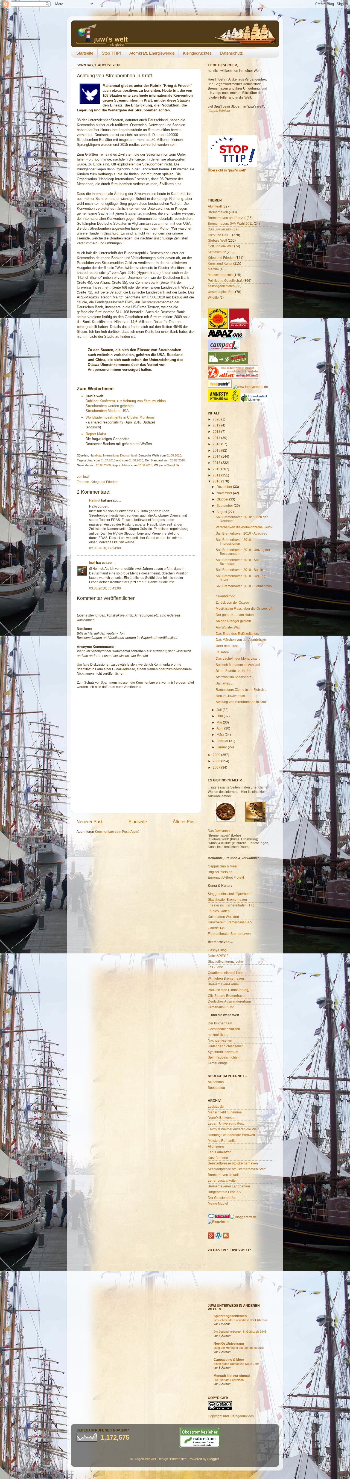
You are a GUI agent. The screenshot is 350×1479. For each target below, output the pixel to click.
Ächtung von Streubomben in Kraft (241, 702)
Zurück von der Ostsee (232, 602)
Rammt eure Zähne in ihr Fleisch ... (241, 689)
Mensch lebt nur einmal (225, 1112)
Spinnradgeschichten (224, 1057)
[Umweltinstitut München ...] (254, 400)
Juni (220, 716)
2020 (217, 419)
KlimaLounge (218, 1063)
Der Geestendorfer (221, 1197)
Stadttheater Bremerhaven (227, 899)
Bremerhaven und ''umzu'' (227, 218)
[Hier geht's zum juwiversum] (225, 820)
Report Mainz (96, 434)
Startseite (84, 53)
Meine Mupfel (218, 1203)
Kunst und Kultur (220, 263)
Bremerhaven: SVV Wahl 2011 (230, 223)
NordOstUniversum (222, 1117)
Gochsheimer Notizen (224, 1029)
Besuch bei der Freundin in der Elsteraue (241, 1320)
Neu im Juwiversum (230, 696)
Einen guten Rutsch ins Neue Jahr (236, 1363)
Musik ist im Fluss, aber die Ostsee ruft (244, 608)
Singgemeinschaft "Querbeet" (230, 894)
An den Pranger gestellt (233, 621)
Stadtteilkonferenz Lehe (225, 961)
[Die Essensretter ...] (220, 387)
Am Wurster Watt (228, 627)
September (225, 505)
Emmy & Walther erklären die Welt (233, 1129)
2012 (217, 469)
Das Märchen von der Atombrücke (241, 639)
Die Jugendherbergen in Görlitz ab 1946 (240, 1331)
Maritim (213, 269)
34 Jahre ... (224, 652)
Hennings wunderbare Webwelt (231, 1135)
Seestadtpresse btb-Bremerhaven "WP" (237, 1169)
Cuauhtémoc (225, 596)
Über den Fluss (227, 646)
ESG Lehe (215, 967)
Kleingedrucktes (197, 53)
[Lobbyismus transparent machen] (250, 387)
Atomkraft (215, 206)
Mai (220, 722)
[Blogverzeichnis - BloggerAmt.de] (244, 1217)
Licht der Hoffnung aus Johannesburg (239, 1347)
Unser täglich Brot (221, 292)
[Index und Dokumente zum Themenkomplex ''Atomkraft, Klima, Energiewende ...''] (218, 327)
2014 (217, 456)
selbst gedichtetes (221, 286)
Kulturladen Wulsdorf (223, 916)
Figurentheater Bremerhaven (229, 933)
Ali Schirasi (216, 1082)
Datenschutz (231, 53)
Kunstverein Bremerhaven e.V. (230, 922)
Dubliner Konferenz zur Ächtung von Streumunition (126, 401)
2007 (217, 767)
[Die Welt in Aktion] (225, 337)
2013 (217, 462)
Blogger (213, 1459)
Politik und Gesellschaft (225, 280)
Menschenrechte (220, 275)
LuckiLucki (216, 1106)
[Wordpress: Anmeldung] (218, 1237)
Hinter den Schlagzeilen (226, 1046)
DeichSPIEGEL (219, 956)
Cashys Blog (217, 950)
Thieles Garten (219, 911)
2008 (217, 761)
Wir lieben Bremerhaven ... (227, 978)
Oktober (223, 499)
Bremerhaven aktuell (223, 1174)
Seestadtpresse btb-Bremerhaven (233, 1163)
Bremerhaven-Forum (223, 984)
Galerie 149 (216, 928)
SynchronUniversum (223, 1052)
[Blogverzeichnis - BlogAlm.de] (218, 1221)
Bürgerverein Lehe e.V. (225, 1192)
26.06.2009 (103, 465)
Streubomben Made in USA (107, 411)
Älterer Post (184, 821)
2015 (217, 450)
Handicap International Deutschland (113, 455)
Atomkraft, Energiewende (151, 53)
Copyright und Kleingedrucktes (231, 1416)
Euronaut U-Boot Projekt (226, 877)
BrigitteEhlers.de (220, 872)
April (220, 728)
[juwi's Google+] (211, 1237)
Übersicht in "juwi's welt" (227, 170)
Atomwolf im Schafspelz (233, 677)
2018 (217, 431)
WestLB (172, 465)
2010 (217, 481)
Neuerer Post (89, 821)
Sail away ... (225, 683)
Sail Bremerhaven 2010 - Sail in (239, 569)
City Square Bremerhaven (227, 995)
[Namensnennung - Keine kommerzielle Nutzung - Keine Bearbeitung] (220, 1408)
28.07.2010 (177, 460)
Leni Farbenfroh (220, 1152)
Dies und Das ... (219, 235)
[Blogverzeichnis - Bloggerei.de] (219, 1217)
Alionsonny (216, 1146)
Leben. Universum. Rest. (226, 1123)
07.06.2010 (145, 465)
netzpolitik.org (218, 1034)
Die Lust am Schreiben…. (230, 1380)
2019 (217, 425)
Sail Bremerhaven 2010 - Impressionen (234, 541)
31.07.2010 (108, 460)
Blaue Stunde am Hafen (233, 670)
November (225, 493)
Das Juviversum (220, 229)
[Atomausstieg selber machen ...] (228, 363)
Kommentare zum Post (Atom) (117, 831)
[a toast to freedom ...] (224, 400)
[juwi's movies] (255, 820)
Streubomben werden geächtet (110, 406)
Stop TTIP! (111, 53)
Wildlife (213, 297)
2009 (217, 755)
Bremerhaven (218, 212)
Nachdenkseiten (220, 1040)
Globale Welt (217, 240)
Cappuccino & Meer (222, 866)
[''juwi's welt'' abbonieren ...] (226, 1237)
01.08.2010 (174, 455)
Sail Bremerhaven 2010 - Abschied (241, 533)
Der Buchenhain (220, 1023)
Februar (223, 741)
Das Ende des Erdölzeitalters (237, 633)
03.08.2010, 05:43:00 (105, 588)
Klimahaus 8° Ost (221, 1007)
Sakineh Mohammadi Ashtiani (238, 664)
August (222, 512)
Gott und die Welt (220, 246)
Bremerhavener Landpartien (229, 1186)
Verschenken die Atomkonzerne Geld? (244, 527)
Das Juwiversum (220, 830)
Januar (222, 747)
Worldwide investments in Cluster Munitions (120, 417)
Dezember (225, 486)
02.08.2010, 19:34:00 (105, 548)
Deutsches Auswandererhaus (230, 1001)
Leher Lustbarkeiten (223, 1180)
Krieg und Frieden (104, 482)
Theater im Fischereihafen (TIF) (231, 905)
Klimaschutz (217, 252)
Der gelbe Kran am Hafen (235, 615)
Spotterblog (216, 1087)
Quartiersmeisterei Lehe (226, 972)
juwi (92, 562)
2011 (217, 475)
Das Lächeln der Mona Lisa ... (238, 658)
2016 (217, 444)
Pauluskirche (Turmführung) (228, 990)
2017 (217, 438)
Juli (220, 710)
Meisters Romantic (221, 1140)
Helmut (94, 500)
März (221, 734)
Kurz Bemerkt (218, 1158)
